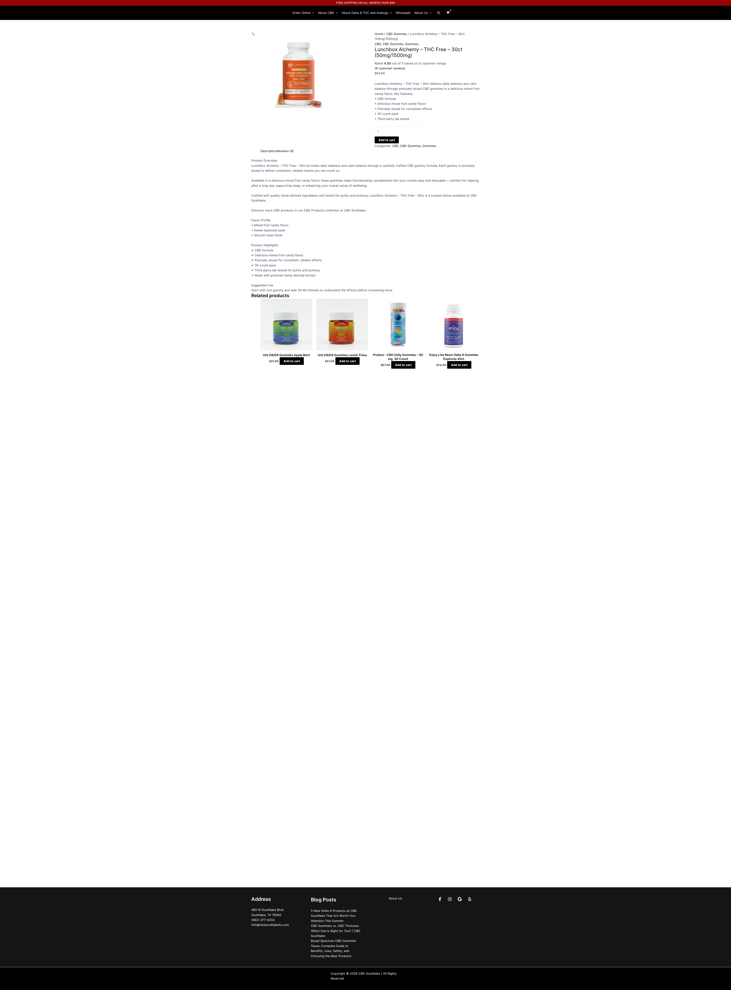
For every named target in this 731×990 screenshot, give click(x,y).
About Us (421, 13)
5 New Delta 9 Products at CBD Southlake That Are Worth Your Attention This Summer (334, 916)
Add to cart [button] (291, 361)
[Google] (460, 899)
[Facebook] (440, 899)
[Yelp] (470, 899)
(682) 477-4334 (263, 920)
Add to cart (386, 140)
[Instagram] (450, 899)
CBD (378, 44)
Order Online (301, 13)
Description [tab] (268, 151)
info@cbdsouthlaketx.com (270, 925)
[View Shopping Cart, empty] (447, 13)
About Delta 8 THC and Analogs (365, 13)
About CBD (326, 13)
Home (379, 34)
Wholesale (403, 13)
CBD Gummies (396, 34)
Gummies (411, 44)
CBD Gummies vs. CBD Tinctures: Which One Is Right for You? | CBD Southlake (335, 931)
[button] (312, 13)
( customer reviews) (390, 68)
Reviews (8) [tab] (285, 151)
